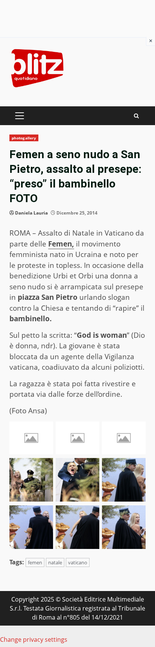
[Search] (136, 116)
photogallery (24, 138)
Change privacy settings (33, 639)
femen (35, 562)
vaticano (77, 562)
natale (55, 562)
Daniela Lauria (31, 213)
